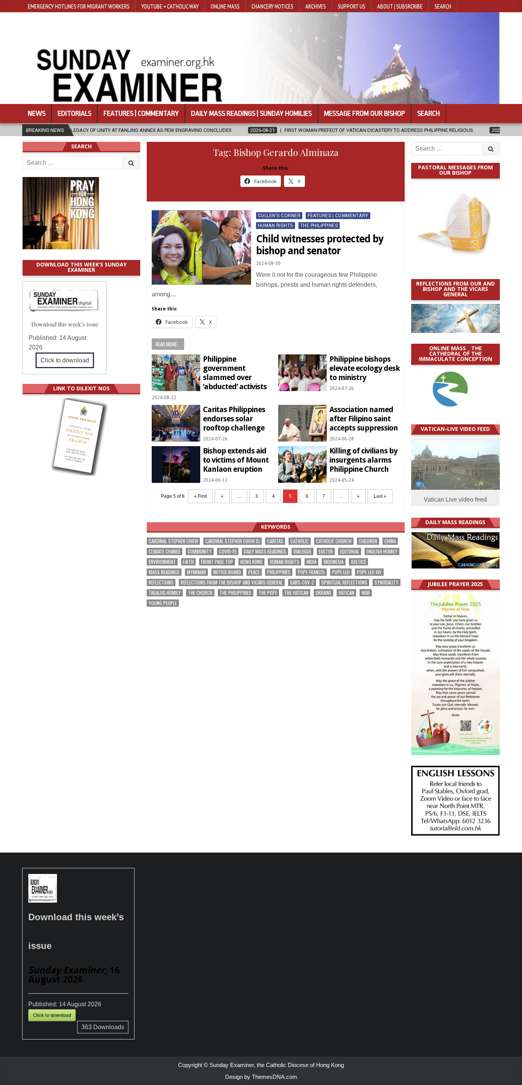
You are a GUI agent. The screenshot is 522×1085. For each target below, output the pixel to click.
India (311, 561)
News (36, 113)
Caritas (275, 541)
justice (358, 561)
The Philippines (319, 225)
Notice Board (227, 572)
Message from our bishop (364, 113)
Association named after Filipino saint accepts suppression (363, 418)
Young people (163, 603)
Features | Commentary (141, 113)
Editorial (349, 551)
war (366, 592)
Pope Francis (311, 572)
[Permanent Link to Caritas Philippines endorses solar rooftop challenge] (176, 423)
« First (200, 496)
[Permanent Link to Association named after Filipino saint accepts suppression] (302, 423)
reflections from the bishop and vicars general (232, 582)
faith (188, 561)
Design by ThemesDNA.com (261, 1077)
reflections (161, 582)
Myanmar (196, 572)
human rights (284, 561)
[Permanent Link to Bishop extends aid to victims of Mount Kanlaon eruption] (176, 464)
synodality (386, 582)
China (390, 541)
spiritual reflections (344, 582)
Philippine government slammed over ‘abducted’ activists (235, 372)
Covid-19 (228, 551)
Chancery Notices (272, 6)
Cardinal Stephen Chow (173, 541)
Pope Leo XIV (369, 572)
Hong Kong (251, 561)
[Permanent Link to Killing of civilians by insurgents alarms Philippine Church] (302, 464)
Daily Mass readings (265, 551)
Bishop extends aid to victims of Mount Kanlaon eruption (236, 460)
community (200, 551)
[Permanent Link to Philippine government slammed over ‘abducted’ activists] (176, 372)
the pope (268, 592)
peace (254, 572)
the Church (200, 592)
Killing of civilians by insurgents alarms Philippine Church (363, 460)
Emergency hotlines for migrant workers (79, 6)
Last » (380, 496)
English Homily (381, 551)
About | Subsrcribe (400, 6)
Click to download (65, 360)
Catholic (299, 541)
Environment (162, 561)
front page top (217, 561)
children (368, 541)
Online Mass (225, 6)
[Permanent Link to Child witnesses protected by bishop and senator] (201, 247)
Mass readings (164, 572)
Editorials (74, 113)
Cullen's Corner (279, 215)
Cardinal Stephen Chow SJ (232, 541)
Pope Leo (341, 572)
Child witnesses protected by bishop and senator (319, 245)
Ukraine (323, 592)
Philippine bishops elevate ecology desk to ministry (364, 368)
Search (442, 6)
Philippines (278, 572)
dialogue (302, 551)
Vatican (346, 592)
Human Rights (275, 225)
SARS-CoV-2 (302, 582)
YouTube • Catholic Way (170, 6)
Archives (315, 6)
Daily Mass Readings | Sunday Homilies (251, 113)
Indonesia (334, 561)
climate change (164, 551)
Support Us (351, 6)
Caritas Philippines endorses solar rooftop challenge (234, 418)
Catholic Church (334, 541)
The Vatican (296, 592)
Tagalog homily (165, 592)
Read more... (168, 344)
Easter (326, 551)
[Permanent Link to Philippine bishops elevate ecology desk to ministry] (302, 372)
